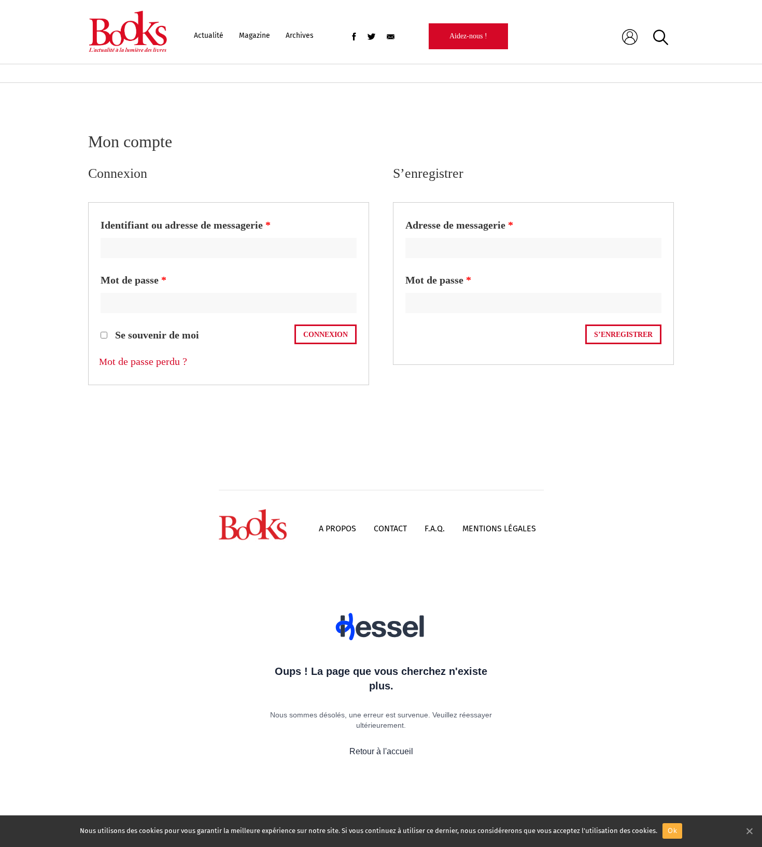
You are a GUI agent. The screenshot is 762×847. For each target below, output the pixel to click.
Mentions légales (499, 528)
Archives (300, 35)
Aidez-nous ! (468, 36)
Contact (390, 528)
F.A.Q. (435, 528)
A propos (337, 528)
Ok (672, 830)
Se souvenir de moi (155, 335)
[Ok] (749, 831)
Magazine (254, 35)
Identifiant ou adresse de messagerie (186, 225)
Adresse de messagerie (459, 225)
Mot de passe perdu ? (143, 361)
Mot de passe (133, 280)
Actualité (208, 35)
